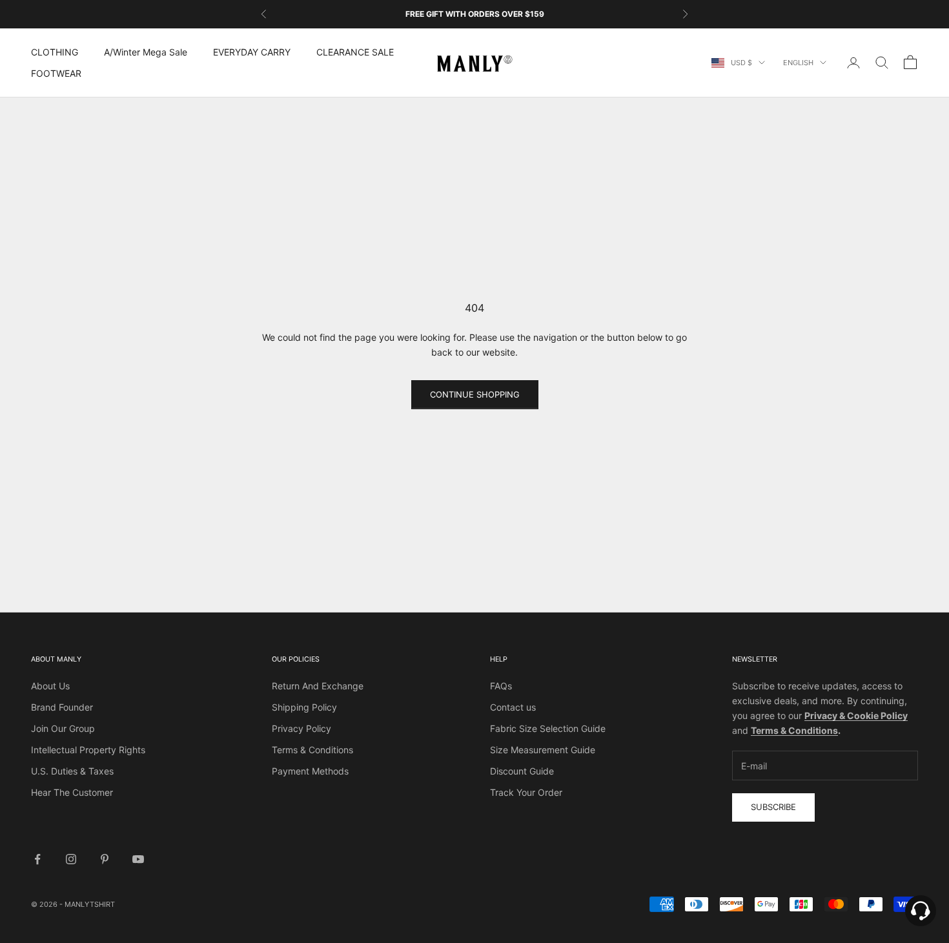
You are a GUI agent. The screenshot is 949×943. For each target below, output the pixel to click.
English (798, 62)
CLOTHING (54, 51)
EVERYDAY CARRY (252, 51)
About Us (50, 685)
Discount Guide (522, 771)
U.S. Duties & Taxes (72, 771)
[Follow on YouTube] (138, 859)
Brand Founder (62, 707)
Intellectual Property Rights (88, 749)
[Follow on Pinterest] (104, 859)
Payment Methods (310, 771)
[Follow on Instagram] (71, 859)
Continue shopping (475, 394)
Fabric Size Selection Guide (548, 728)
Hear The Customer (72, 792)
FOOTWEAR (56, 73)
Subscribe (773, 807)
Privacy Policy (301, 728)
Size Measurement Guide (542, 749)
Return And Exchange (317, 685)
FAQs (501, 685)
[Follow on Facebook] (37, 859)
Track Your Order (526, 792)
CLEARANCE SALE (355, 51)
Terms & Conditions (312, 749)
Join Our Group (63, 728)
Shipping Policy (304, 707)
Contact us (513, 707)
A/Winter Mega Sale (145, 51)
